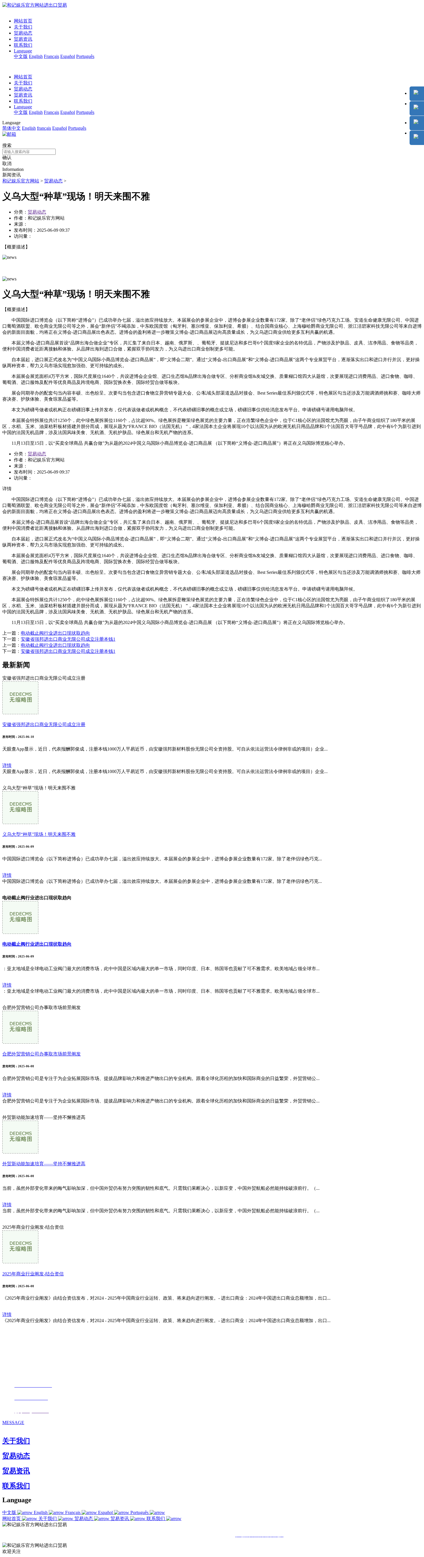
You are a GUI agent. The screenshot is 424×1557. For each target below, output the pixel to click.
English (36, 56)
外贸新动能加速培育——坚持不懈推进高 (43, 1163)
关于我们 (23, 26)
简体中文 (11, 128)
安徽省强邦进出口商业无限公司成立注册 (43, 724)
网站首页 (23, 20)
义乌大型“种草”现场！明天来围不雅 (39, 834)
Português (85, 56)
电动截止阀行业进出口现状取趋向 (55, 633)
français (44, 128)
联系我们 (23, 45)
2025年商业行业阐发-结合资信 (33, 1273)
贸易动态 (23, 33)
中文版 (21, 56)
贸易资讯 (23, 39)
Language (23, 50)
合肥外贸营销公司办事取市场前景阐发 (41, 1053)
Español (67, 56)
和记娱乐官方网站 (20, 180)
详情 (7, 765)
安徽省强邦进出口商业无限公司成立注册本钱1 (68, 639)
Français (51, 56)
